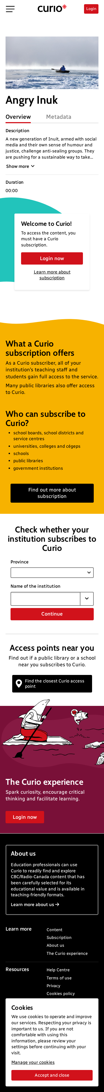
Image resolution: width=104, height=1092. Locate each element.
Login (91, 8)
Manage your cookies (33, 1062)
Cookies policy (61, 993)
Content (54, 929)
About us (55, 945)
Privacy (53, 985)
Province (20, 562)
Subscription (59, 937)
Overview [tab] (18, 116)
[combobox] (45, 599)
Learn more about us (32, 904)
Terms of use (59, 977)
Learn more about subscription (52, 274)
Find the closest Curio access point (54, 683)
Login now (52, 258)
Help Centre (58, 969)
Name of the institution (35, 586)
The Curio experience (67, 953)
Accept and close (52, 1075)
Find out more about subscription (52, 493)
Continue (52, 614)
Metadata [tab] (58, 116)
